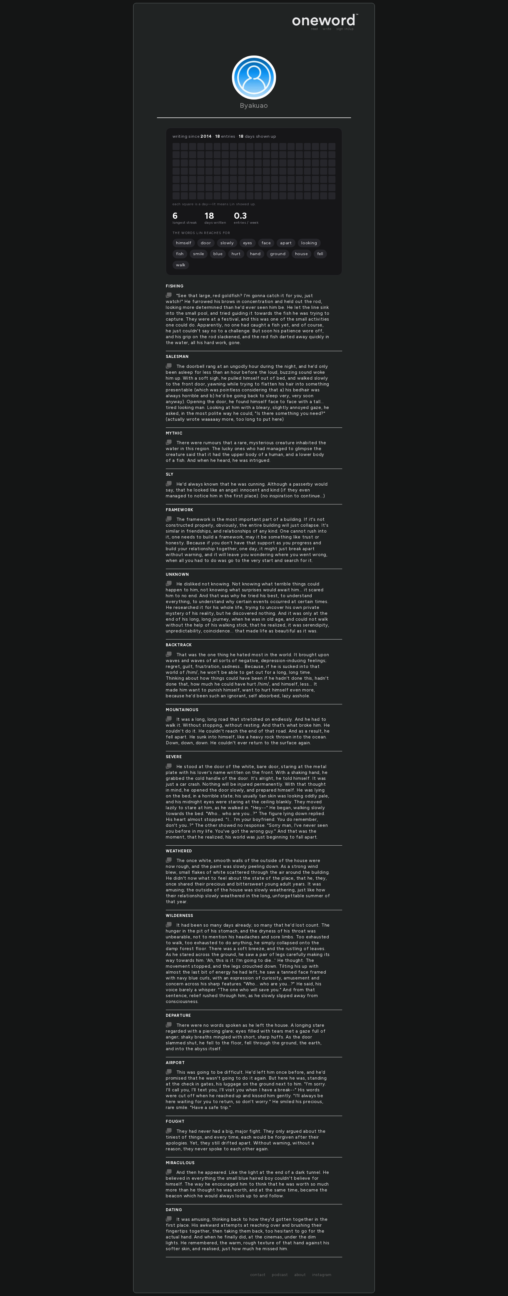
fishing (175, 286)
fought (175, 1121)
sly (169, 474)
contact (258, 1274)
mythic (174, 433)
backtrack (179, 645)
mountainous (182, 710)
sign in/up (345, 29)
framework (179, 510)
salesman (177, 356)
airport (175, 1063)
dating (174, 1210)
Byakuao (254, 105)
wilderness (179, 915)
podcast (280, 1274)
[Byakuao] (254, 77)
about (300, 1274)
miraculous (180, 1163)
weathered (179, 851)
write (327, 29)
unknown (177, 574)
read (314, 29)
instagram (322, 1274)
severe (174, 757)
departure (178, 1015)
